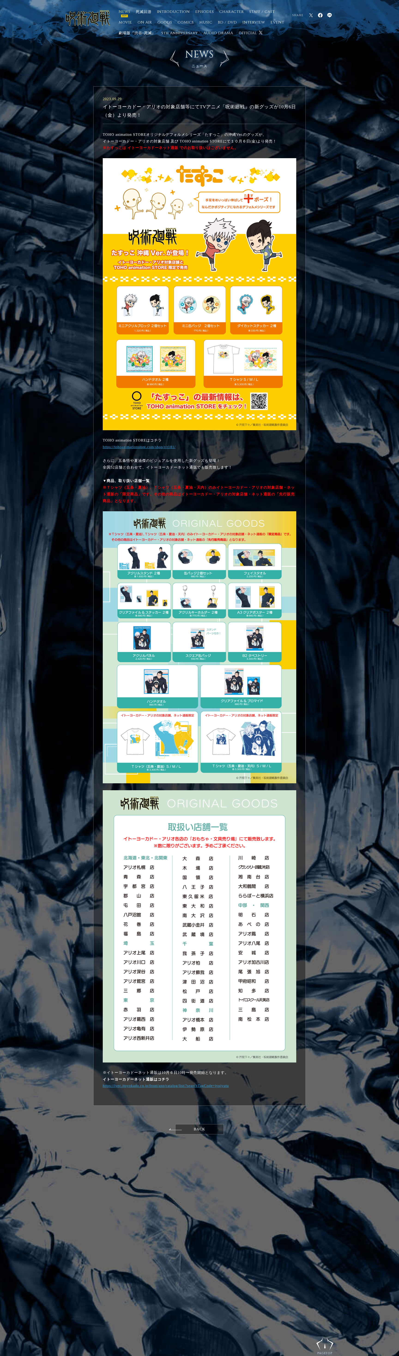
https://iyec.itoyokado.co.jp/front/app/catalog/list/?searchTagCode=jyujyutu (166, 1086)
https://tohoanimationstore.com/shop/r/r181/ (139, 447)
